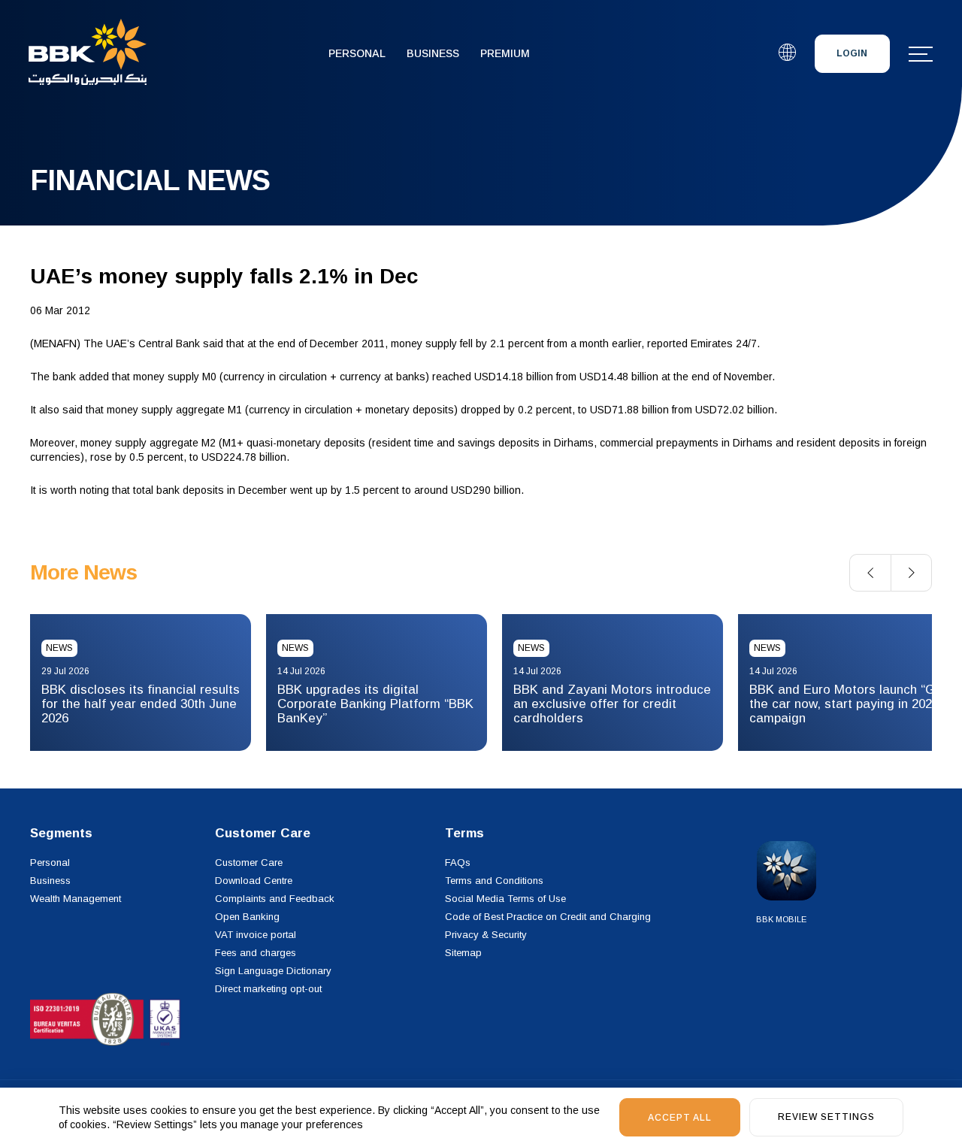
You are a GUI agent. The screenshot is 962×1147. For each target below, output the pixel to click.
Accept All (680, 1117)
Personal (357, 53)
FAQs (457, 862)
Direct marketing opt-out (268, 988)
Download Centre (253, 880)
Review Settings (826, 1117)
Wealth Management (75, 898)
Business (433, 53)
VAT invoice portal (255, 934)
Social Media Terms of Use (505, 898)
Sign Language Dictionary (273, 970)
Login (851, 53)
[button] (870, 573)
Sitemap (463, 952)
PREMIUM (505, 53)
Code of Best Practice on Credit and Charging (548, 916)
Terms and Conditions (494, 880)
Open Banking (247, 916)
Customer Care (249, 862)
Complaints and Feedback (274, 898)
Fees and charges (255, 952)
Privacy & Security (486, 934)
